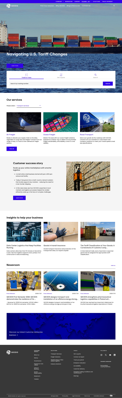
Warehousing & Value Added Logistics (57, 360)
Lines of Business (36, 368)
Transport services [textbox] (23, 105)
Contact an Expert (79, 356)
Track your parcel (79, 359)
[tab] (95, 76)
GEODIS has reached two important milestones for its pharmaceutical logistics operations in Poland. (97, 303)
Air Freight (11, 135)
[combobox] (29, 105)
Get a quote (77, 353)
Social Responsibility (38, 372)
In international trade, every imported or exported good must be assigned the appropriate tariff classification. (97, 252)
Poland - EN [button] (86, 1)
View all (11, 149)
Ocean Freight (49, 135)
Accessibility (77, 365)
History (36, 357)
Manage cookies (54, 396)
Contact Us (86, 6)
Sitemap (76, 375)
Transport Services (56, 353)
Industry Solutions (56, 364)
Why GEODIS (60, 6)
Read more (12, 335)
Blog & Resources (73, 6)
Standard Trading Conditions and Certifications (83, 372)
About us (36, 354)
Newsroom (37, 376)
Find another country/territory (105, 366)
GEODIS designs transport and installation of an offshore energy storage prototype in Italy (59, 303)
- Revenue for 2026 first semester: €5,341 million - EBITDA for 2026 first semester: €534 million (23, 303)
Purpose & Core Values (38, 364)
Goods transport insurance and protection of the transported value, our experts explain (60, 250)
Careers (36, 379)
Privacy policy (65, 396)
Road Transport (86, 135)
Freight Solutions (55, 356)
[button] (59, 1)
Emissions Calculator (80, 362)
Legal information (76, 396)
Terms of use (87, 396)
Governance (37, 360)
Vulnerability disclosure (99, 396)
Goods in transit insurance (54, 245)
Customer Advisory (79, 368)
